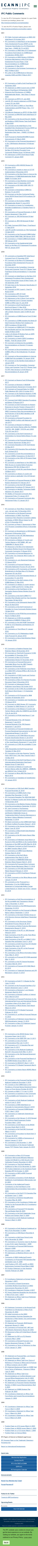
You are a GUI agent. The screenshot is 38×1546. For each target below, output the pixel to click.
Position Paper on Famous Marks (15, 1433)
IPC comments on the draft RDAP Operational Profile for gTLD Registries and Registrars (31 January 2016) (19, 625)
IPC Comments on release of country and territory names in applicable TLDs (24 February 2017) (20, 476)
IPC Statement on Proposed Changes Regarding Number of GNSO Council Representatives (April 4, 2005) (20, 1385)
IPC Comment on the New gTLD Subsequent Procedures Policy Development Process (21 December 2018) (19, 263)
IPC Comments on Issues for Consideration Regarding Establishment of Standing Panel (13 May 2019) (20, 207)
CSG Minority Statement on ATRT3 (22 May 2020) (21, 112)
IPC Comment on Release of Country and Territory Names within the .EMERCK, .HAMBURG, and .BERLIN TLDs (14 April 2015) (20, 769)
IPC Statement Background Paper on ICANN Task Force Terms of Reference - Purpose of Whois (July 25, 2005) (21, 1369)
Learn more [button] (28, 1537)
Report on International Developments (13, 1446)
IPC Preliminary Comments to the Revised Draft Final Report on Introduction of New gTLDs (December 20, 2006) (20, 1310)
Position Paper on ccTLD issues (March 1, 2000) (20, 1430)
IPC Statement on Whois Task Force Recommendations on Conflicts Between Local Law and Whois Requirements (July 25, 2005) (20, 1376)
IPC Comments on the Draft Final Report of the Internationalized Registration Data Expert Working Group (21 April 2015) (20, 762)
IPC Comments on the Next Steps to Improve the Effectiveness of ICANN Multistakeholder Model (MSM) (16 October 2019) (21, 176)
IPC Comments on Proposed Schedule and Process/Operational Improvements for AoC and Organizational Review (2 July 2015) (20, 731)
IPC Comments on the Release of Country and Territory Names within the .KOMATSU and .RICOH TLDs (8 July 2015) (21, 711)
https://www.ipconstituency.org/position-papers (16, 29)
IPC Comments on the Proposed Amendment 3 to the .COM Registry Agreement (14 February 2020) (20, 143)
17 (32, 391)
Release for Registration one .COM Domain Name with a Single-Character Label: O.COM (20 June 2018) (21, 312)
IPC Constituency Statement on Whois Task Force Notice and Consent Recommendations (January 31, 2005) (19, 1396)
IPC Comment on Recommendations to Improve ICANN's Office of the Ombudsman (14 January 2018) (20, 352)
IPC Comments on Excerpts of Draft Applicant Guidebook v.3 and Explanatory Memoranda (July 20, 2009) (20, 1180)
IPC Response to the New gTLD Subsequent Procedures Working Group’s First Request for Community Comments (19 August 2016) (19, 549)
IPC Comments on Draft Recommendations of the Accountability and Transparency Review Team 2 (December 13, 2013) (20, 901)
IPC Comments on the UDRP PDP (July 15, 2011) (20, 1038)
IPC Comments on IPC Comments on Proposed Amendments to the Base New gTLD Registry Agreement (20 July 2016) (20, 571)
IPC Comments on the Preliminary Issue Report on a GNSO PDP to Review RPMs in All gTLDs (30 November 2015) (20, 671)
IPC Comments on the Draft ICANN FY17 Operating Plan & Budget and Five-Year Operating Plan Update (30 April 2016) (20, 598)
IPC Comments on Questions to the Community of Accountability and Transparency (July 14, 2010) (20, 1096)
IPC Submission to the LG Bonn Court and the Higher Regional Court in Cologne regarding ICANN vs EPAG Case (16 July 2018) (19, 300)
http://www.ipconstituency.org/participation (15, 23)
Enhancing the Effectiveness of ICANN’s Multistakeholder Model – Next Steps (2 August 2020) (20, 94)
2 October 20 (27, 391)
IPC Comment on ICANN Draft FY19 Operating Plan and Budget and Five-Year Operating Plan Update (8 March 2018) (20, 329)
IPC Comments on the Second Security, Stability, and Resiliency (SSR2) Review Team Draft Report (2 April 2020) (20, 121)
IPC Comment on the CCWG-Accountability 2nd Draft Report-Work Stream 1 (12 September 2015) (20, 691)
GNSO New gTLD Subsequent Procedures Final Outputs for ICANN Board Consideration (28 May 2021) (20, 53)
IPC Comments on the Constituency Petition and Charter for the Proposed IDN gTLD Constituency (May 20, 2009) (20, 1204)
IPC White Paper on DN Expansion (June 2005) (20, 1380)
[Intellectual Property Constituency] (15, 9)
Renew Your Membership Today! (11, 1481)
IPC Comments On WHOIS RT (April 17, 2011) (19, 1063)
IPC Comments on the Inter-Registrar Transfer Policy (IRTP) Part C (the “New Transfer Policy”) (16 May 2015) (20, 755)
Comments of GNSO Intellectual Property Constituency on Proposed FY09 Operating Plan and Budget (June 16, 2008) (20, 1259)
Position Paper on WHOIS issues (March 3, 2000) (20, 1428)
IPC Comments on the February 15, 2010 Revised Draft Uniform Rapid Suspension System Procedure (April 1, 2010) (20, 1120)
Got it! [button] (6, 1542)
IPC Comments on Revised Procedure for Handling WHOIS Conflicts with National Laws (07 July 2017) (20, 420)
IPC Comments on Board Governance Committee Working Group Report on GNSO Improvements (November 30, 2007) (19, 1286)
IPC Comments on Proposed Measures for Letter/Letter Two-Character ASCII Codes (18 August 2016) (19, 555)
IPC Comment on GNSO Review (15, 704)
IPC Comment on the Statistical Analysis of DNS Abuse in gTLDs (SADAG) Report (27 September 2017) (20, 396)
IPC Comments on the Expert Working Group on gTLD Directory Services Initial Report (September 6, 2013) (21, 917)
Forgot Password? (7, 1484)
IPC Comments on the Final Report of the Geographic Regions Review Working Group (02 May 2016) (20, 591)
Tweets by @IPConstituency (9, 1497)
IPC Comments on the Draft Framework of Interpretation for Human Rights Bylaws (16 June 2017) (20, 436)
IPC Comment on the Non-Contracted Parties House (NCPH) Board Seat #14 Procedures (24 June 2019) (20, 196)
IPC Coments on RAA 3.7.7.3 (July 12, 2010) (19, 1091)
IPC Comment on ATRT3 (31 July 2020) (17, 99)
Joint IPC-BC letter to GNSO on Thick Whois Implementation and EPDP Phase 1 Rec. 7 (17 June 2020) (19, 108)
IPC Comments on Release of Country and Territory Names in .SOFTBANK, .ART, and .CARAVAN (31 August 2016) (18, 542)
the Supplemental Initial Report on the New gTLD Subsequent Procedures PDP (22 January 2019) (21, 245)
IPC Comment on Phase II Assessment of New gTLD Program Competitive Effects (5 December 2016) (20, 527)
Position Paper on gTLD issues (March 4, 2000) (20, 1426)
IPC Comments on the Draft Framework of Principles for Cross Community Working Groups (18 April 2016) (20, 609)
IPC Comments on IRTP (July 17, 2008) (17, 1251)
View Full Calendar (19, 1509)
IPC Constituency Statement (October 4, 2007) (20, 1290)
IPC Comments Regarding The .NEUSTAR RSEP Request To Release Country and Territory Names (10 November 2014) (21, 799)
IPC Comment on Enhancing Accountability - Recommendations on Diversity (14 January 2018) (19, 345)
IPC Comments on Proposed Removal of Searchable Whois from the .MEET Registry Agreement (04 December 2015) (18, 664)
